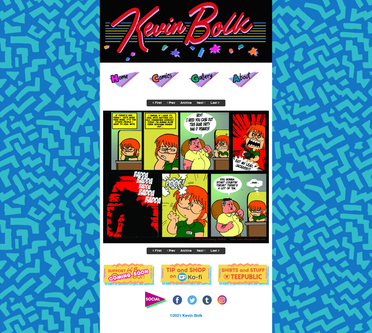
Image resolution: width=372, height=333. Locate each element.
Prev (171, 102)
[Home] (126, 79)
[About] (245, 79)
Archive (186, 102)
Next (200, 102)
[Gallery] (206, 79)
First (158, 102)
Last (214, 102)
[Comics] (166, 79)
